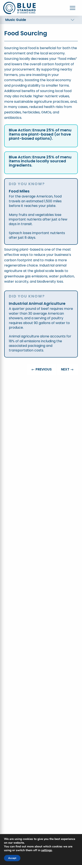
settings (46, 850)
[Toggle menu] (72, 8)
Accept (12, 858)
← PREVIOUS (41, 369)
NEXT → (67, 369)
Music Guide (15, 19)
